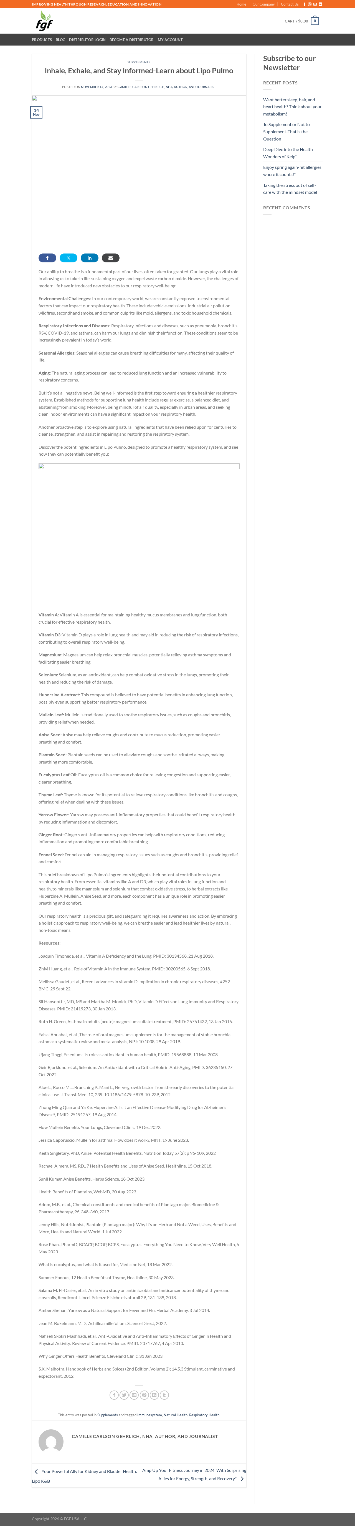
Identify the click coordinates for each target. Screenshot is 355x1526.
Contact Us (290, 4)
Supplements (139, 62)
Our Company (264, 4)
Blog (60, 39)
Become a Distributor (132, 39)
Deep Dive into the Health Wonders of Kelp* (288, 153)
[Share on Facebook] (47, 258)
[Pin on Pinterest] (144, 1395)
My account (170, 39)
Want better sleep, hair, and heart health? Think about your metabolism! (292, 106)
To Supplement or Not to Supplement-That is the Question (286, 131)
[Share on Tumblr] (164, 1395)
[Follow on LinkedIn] (320, 4)
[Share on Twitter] (68, 258)
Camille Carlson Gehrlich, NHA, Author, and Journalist (167, 87)
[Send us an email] (315, 4)
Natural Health (175, 1415)
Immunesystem (149, 1415)
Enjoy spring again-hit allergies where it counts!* (292, 171)
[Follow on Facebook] (304, 4)
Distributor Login (87, 39)
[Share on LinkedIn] (89, 258)
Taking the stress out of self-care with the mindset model (290, 188)
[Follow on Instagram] (309, 4)
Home (241, 4)
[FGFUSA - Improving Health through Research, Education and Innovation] (55, 21)
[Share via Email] (111, 258)
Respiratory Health (204, 1415)
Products (42, 39)
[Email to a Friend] (134, 1395)
